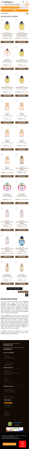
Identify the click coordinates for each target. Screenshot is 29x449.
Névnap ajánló (7, 414)
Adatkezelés (6, 379)
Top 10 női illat (7, 405)
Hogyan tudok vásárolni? (9, 358)
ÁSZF (5, 380)
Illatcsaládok (7, 415)
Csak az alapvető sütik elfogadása (22, 444)
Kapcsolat (6, 355)
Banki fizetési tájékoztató (9, 391)
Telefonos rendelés (8, 363)
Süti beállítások (7, 365)
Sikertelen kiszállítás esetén (10, 390)
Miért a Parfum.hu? (8, 371)
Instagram (6, 412)
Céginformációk (7, 370)
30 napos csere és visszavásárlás (11, 373)
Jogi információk (7, 374)
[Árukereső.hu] (17, 423)
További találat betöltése (14, 288)
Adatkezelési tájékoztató (9, 397)
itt (15, 438)
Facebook (6, 411)
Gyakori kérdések (8, 356)
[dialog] (14, 441)
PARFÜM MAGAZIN (8, 402)
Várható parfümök (8, 404)
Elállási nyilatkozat (8, 381)
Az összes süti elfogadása (9, 444)
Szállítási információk (8, 389)
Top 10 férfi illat (7, 406)
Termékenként (27, 13)
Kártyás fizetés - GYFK (9, 396)
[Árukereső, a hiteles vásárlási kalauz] (10, 425)
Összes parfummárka (8, 364)
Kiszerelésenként (25, 13)
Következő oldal (22, 291)
